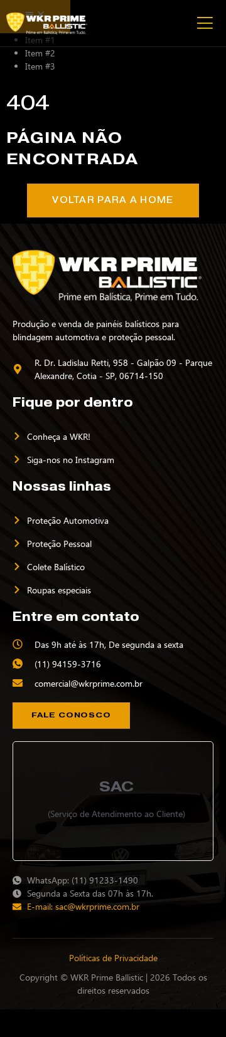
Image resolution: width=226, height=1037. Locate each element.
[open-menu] (204, 23)
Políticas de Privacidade (113, 958)
